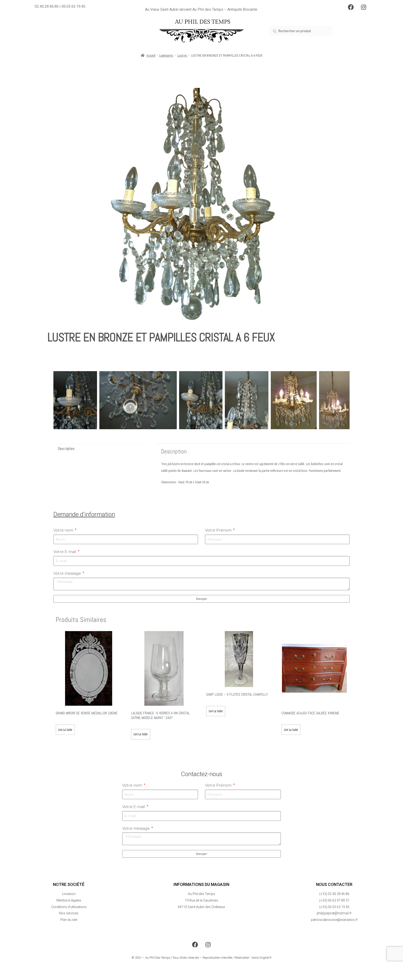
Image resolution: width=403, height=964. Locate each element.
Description (66, 448)
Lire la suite (65, 730)
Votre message (67, 573)
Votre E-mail (65, 551)
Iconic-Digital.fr (262, 957)
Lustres (182, 55)
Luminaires (166, 55)
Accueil (150, 55)
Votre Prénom (219, 530)
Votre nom (63, 530)
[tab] (98, 449)
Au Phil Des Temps (157, 957)
